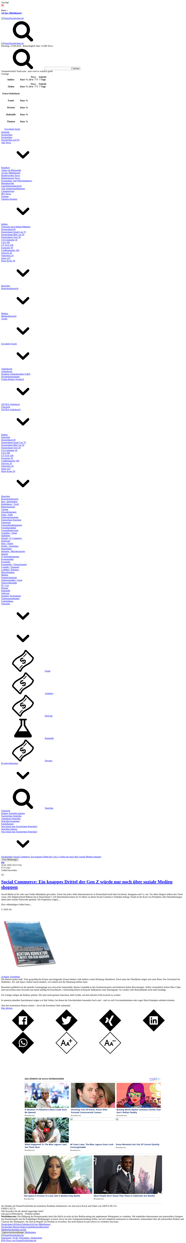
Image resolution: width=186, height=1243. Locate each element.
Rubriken (5, 167)
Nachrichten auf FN (10, 140)
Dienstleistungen (8, 512)
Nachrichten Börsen (10, 1227)
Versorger (5, 604)
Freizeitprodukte (8, 528)
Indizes (4, 224)
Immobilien (6, 548)
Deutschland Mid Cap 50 (12, 234)
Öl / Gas (5, 585)
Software (5, 593)
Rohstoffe (5, 590)
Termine (5, 196)
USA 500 (5, 242)
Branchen (5, 286)
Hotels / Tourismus (9, 546)
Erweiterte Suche (12, 129)
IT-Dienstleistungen (10, 556)
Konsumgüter (7, 559)
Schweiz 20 (6, 253)
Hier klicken (6, 1008)
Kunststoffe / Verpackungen (14, 564)
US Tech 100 (7, 245)
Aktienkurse (6, 369)
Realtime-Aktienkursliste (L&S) (15, 374)
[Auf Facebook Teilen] (23, 1030)
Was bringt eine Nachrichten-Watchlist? (19, 826)
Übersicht (5, 407)
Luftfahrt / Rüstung (10, 569)
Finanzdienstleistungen (11, 525)
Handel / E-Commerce (11, 538)
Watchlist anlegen (9, 829)
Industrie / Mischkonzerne (13, 551)
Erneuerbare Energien (11, 520)
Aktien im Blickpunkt (11, 170)
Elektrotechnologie (9, 517)
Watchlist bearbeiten (10, 821)
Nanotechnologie (9, 577)
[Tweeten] (66, 1030)
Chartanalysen (7, 191)
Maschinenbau (8, 572)
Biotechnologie (8, 507)
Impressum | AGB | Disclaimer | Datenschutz (21, 1238)
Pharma (4, 588)
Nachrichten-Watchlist (11, 816)
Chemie (4, 509)
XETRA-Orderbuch (10, 404)
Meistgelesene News (10, 178)
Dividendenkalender (10, 376)
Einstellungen (7, 824)
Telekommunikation (10, 598)
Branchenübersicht (9, 288)
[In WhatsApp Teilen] (23, 1053)
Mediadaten (30, 1232)
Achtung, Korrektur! (10, 976)
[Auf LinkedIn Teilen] (154, 1030)
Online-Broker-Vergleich (12, 379)
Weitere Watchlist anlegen (13, 813)
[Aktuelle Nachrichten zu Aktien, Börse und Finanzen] (12, 18)
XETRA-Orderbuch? (11, 409)
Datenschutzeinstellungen (13, 1232)
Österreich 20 (7, 255)
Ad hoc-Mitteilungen (11, 13)
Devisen (48, 760)
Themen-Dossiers (9, 199)
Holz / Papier (7, 543)
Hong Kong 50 (8, 261)
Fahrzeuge (6, 522)
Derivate (49, 716)
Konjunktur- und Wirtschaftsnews (16, 180)
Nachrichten (6, 134)
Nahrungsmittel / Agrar (11, 580)
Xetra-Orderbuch (23, 1224)
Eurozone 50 (7, 247)
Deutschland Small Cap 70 (13, 232)
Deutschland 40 (8, 229)
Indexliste (5, 437)
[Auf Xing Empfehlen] (110, 1030)
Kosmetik (5, 562)
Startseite (5, 132)
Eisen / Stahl (7, 514)
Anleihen (49, 693)
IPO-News (6, 194)
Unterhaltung (7, 601)
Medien (4, 313)
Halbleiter (5, 535)
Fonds (47, 671)
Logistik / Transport (10, 567)
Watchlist (49, 808)
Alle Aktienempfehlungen (13, 188)
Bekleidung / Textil (10, 504)
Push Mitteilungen (9, 860)
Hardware (5, 541)
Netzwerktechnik (9, 583)
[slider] (5, 872)
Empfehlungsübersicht (11, 186)
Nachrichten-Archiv (17, 1229)
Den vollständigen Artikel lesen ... (16, 904)
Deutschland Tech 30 (11, 237)
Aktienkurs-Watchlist (10, 818)
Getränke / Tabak (9, 533)
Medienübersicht (8, 316)
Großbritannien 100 (10, 250)
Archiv (4, 318)
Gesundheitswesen (9, 530)
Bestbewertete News (10, 175)
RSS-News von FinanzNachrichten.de (18, 1240)
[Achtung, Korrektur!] (28, 974)
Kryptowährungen (9, 763)
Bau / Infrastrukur (9, 501)
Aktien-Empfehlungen (29, 1227)
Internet (4, 554)
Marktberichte (7, 183)
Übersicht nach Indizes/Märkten (15, 226)
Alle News (6, 142)
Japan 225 (5, 258)
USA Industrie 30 (9, 240)
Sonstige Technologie (11, 596)
